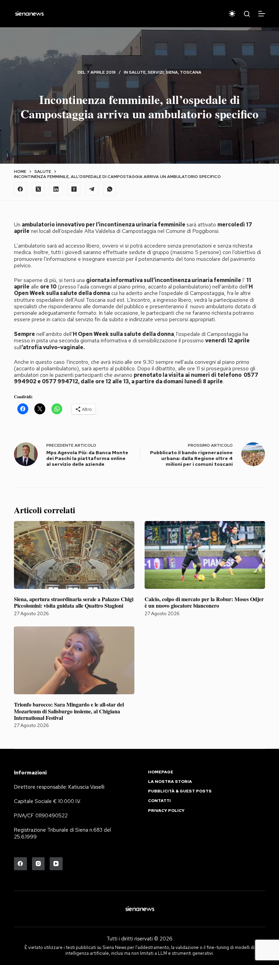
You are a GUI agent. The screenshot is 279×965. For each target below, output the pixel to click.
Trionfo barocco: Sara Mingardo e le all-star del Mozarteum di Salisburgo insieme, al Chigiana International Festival (69, 710)
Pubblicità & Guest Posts (180, 791)
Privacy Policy (166, 810)
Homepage (160, 772)
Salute (137, 72)
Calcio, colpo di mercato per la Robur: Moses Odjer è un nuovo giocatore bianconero (204, 602)
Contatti (159, 800)
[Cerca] (247, 14)
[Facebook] (20, 188)
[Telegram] (91, 188)
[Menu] (261, 13)
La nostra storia (170, 781)
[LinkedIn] (56, 188)
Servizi (156, 72)
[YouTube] (56, 863)
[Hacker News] (74, 188)
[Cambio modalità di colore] (232, 13)
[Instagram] (38, 863)
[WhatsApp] (109, 188)
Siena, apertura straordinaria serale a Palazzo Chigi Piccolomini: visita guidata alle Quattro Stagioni (73, 602)
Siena (172, 72)
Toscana (190, 72)
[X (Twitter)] (38, 188)
